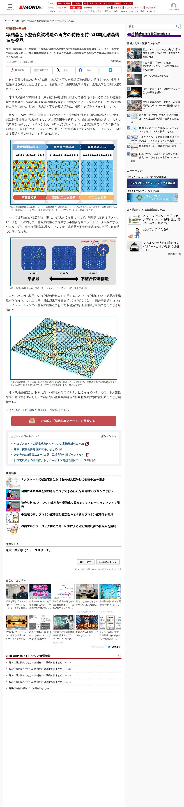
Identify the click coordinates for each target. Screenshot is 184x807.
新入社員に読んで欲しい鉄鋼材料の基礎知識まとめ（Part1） (40, 682)
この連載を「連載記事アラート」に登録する (66, 420)
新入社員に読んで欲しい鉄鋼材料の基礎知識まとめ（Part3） (40, 669)
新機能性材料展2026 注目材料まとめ (29, 688)
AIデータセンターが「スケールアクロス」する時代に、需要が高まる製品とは (162, 219)
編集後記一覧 (174, 254)
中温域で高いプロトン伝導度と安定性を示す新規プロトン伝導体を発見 (67, 514)
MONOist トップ (108, 562)
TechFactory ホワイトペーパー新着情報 (28, 655)
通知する (44, 70)
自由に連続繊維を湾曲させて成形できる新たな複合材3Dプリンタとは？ (67, 491)
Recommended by (99, 647)
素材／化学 (20, 21)
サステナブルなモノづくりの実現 (143, 191)
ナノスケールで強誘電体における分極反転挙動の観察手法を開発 (63, 479)
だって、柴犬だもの (156, 229)
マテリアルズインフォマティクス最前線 (146, 177)
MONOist (9, 21)
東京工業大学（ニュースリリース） (29, 550)
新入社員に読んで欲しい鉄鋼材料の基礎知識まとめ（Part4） (40, 662)
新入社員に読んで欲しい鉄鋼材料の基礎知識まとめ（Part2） (40, 675)
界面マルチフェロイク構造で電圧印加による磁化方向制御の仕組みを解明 (68, 526)
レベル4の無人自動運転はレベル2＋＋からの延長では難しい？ (161, 246)
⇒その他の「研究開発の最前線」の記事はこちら (37, 410)
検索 (178, 26)
